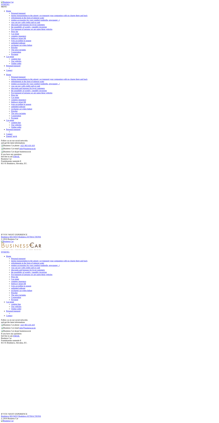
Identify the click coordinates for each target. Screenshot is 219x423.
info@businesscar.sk (27, 149)
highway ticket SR (18, 38)
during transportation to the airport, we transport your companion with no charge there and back (49, 15)
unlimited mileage (18, 43)
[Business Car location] (24, 194)
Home (8, 11)
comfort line (16, 59)
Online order (16, 63)
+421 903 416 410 (27, 145)
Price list (14, 31)
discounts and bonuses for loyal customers (28, 25)
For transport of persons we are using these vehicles (31, 29)
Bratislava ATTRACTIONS (29, 237)
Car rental (15, 34)
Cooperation (16, 52)
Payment (14, 54)
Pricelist (14, 47)
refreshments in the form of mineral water (27, 18)
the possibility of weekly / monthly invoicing (29, 27)
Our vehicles (16, 61)
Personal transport (18, 13)
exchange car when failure (21, 45)
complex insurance (18, 36)
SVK (3, 4)
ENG (7, 4)
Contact (9, 70)
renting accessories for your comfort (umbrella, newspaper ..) (35, 20)
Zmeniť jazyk (11, 136)
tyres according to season (21, 41)
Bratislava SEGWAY (9, 237)
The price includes (18, 50)
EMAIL (16, 157)
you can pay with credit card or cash (25, 22)
